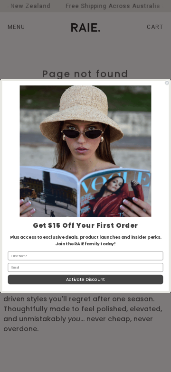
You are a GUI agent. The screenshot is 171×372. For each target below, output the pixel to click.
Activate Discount (85, 280)
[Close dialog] (167, 83)
